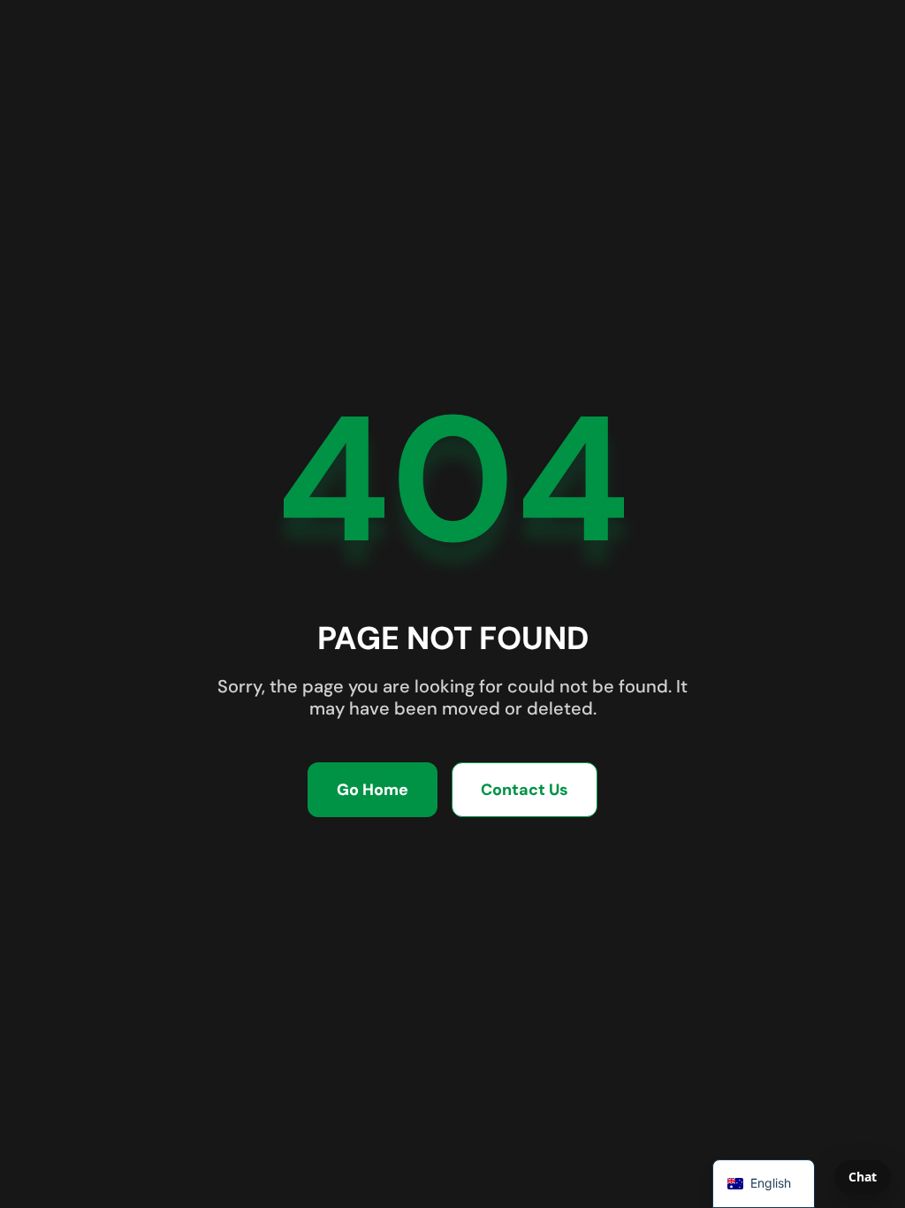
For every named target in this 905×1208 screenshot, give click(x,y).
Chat (862, 1176)
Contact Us (524, 789)
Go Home (372, 789)
